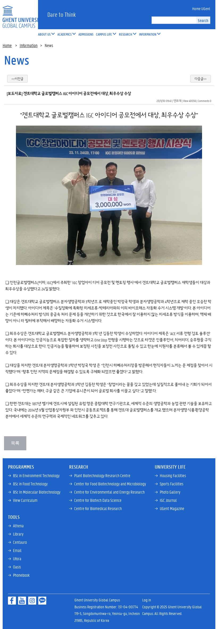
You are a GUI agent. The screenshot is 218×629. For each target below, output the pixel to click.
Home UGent (201, 8)
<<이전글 (17, 78)
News (16, 60)
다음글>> (201, 78)
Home (7, 45)
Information (28, 45)
